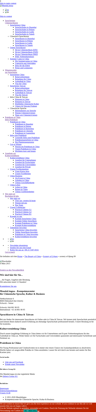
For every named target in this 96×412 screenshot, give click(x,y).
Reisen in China (21, 189)
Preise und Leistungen (23, 68)
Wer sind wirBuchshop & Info (12, 195)
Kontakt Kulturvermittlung (25, 225)
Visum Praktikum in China (25, 149)
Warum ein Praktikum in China (27, 147)
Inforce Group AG (10, 376)
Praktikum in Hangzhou (24, 129)
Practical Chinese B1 (23, 214)
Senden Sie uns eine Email (20, 248)
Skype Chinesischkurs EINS (26, 50)
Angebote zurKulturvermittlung (12, 154)
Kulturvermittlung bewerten (26, 237)
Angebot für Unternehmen (25, 160)
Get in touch (10, 252)
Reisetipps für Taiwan (23, 90)
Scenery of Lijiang (50, 256)
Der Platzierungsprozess (24, 142)
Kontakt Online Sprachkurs (26, 221)
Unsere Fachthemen (23, 174)
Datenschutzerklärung (8, 391)
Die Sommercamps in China (26, 61)
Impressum (4, 388)
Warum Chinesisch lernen (25, 113)
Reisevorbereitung (22, 77)
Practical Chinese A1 (23, 210)
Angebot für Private (23, 167)
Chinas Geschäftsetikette (24, 183)
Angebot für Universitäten (25, 165)
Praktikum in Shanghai (24, 124)
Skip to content (6, 16)
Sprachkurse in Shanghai (25, 39)
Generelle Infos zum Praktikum (27, 138)
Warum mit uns (21, 203)
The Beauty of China (32, 256)
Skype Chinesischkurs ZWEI (26, 52)
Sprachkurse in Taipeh (24, 45)
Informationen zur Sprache (25, 111)
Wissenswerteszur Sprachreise (11, 71)
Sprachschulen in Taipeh (24, 34)
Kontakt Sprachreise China (25, 219)
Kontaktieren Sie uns (8, 286)
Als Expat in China (22, 178)
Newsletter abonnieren (19, 245)
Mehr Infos (32, 411)
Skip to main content (8, 3)
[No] (38, 411)
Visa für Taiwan (21, 95)
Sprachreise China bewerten (26, 230)
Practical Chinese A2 (23, 212)
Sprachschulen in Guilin (24, 32)
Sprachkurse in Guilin (23, 43)
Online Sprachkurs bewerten (26, 232)
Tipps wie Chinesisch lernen (26, 115)
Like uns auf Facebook (14, 362)
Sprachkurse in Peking (24, 41)
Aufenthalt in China (23, 81)
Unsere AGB (5, 393)
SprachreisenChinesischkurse (11, 22)
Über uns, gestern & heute (25, 201)
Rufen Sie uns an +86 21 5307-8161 (24, 250)
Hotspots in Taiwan (22, 102)
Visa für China (20, 84)
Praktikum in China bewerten (26, 234)
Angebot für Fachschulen (25, 162)
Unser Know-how (22, 171)
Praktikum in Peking (23, 126)
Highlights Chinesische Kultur (27, 104)
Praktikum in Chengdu (24, 131)
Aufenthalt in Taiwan (23, 93)
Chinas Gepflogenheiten (24, 192)
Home (20, 256)
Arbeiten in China (22, 180)
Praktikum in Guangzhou (25, 133)
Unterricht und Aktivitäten (25, 63)
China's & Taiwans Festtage (26, 106)
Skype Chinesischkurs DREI (26, 54)
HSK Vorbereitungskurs (24, 57)
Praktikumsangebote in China (26, 140)
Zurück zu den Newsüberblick (12, 270)
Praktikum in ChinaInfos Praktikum (12, 118)
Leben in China (21, 187)
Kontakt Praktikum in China (26, 223)
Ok (25, 411)
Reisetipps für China (23, 79)
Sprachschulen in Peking (24, 30)
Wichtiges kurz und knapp (25, 151)
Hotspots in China (22, 99)
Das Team (19, 205)
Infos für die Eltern (22, 66)
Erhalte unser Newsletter (14, 364)
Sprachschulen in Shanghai (25, 27)
